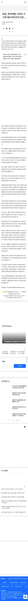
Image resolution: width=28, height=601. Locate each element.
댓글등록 (19, 366)
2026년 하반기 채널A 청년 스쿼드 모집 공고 (17, 578)
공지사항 (3, 578)
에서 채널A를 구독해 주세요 (10, 292)
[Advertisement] (14, 558)
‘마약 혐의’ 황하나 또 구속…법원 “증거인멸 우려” (14, 512)
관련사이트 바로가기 (5, 586)
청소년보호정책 (23, 582)
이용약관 (4, 582)
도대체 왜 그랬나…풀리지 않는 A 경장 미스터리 (13, 493)
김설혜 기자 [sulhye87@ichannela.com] (12, 287)
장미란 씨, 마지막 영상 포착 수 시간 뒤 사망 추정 (12, 489)
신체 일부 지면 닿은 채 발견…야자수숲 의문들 (13, 497)
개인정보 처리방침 (14, 582)
